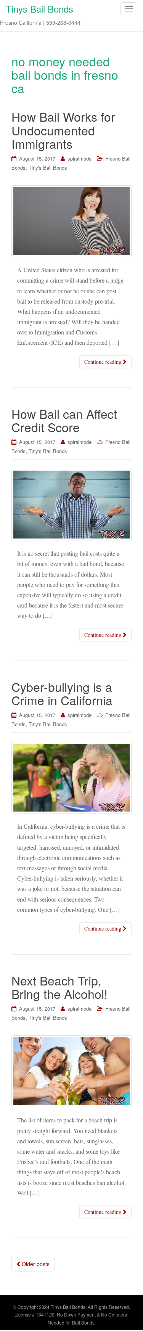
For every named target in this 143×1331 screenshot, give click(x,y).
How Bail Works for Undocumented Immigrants (63, 130)
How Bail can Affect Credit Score (64, 420)
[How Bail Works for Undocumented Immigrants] (71, 221)
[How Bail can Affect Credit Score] (71, 505)
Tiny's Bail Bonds (48, 167)
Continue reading (103, 361)
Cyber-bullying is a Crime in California (61, 693)
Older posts (35, 1264)
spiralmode (79, 158)
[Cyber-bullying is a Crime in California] (71, 778)
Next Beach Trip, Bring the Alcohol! (59, 986)
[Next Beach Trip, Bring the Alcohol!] (71, 1071)
